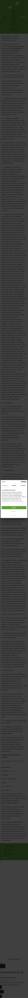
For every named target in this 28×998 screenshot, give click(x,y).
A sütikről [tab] (23, 485)
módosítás (13, 511)
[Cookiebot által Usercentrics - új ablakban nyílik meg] (21, 482)
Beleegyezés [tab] (5, 485)
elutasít (14, 515)
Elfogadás (14, 507)
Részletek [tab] (14, 485)
